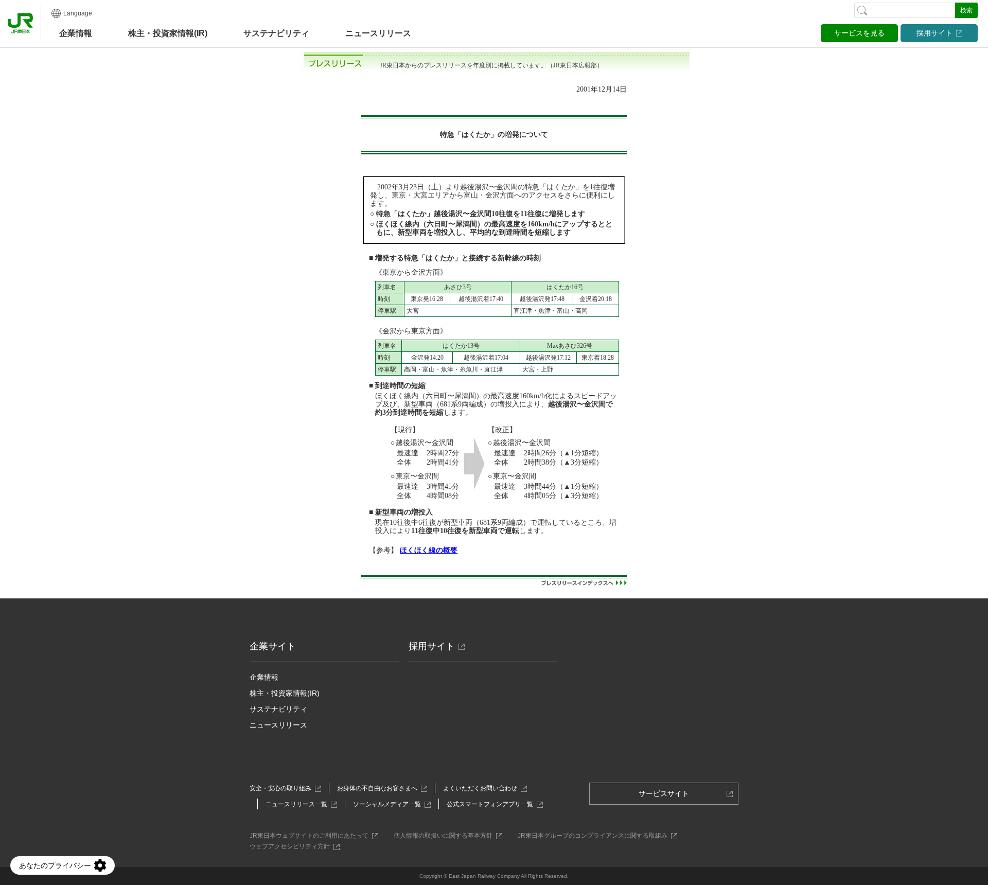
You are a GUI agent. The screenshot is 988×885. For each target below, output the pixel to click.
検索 (966, 10)
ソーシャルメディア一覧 (390, 804)
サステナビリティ (278, 709)
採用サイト (934, 33)
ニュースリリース (378, 33)
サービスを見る (859, 33)
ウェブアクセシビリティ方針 (293, 846)
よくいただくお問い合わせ (483, 788)
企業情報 (75, 33)
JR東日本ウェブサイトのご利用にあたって (312, 835)
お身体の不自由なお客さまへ (380, 788)
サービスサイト (667, 797)
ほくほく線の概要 (428, 550)
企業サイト (273, 646)
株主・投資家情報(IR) (285, 693)
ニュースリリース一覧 (299, 804)
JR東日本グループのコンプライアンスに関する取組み (595, 835)
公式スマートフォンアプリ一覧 (493, 804)
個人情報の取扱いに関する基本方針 (446, 835)
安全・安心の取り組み (283, 788)
